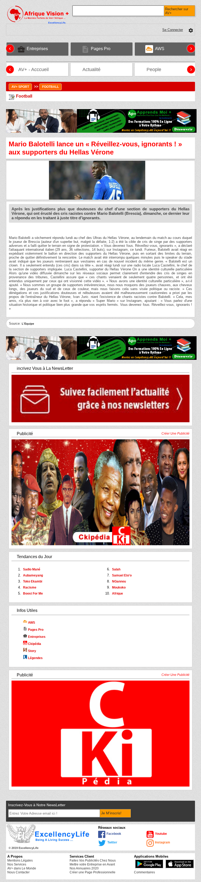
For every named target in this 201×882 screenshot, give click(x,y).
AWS (31, 622)
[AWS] (167, 47)
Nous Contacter (18, 872)
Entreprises (34, 637)
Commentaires (144, 872)
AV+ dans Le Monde (21, 868)
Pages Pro (33, 630)
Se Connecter (172, 30)
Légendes (35, 658)
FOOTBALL (50, 87)
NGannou (119, 581)
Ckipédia (34, 644)
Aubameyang (33, 575)
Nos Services (16, 864)
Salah (116, 569)
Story (31, 651)
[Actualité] (103, 68)
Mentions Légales (20, 860)
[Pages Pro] (113, 47)
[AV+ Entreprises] (50, 47)
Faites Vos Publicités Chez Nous (93, 860)
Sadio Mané (31, 569)
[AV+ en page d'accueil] (51, 68)
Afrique (117, 593)
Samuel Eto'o (122, 575)
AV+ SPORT (20, 87)
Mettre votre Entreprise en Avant (92, 864)
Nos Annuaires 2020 (84, 868)
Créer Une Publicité (175, 433)
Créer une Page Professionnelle (92, 872)
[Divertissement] (163, 68)
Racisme (29, 587)
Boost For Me (33, 593)
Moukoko (119, 587)
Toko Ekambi (32, 581)
